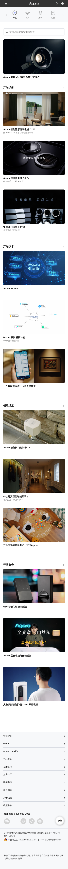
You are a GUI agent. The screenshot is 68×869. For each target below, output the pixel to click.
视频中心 (7, 805)
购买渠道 (7, 782)
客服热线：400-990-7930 (17, 814)
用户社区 (7, 774)
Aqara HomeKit (10, 751)
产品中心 (7, 759)
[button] (63, 15)
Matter (6, 743)
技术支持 (7, 767)
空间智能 (7, 736)
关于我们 (7, 797)
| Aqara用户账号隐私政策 (49, 839)
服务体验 (7, 790)
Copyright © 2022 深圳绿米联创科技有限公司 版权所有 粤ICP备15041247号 (32, 834)
